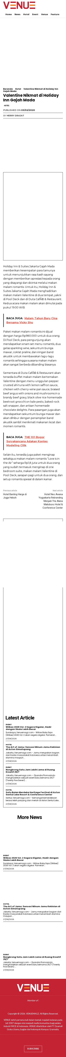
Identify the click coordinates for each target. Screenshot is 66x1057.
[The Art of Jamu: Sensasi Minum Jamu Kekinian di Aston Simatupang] (33, 886)
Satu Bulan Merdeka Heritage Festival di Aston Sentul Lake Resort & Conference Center (33, 793)
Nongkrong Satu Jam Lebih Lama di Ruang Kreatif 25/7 (30, 770)
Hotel (18, 89)
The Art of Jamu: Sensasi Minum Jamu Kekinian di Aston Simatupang (33, 748)
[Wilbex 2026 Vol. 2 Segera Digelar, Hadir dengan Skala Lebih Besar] (33, 837)
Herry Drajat (15, 115)
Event (9, 725)
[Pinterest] (21, 122)
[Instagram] (30, 1041)
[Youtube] (42, 1041)
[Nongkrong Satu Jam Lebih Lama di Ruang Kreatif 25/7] (33, 936)
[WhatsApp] (28, 122)
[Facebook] (6, 122)
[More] (36, 122)
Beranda (8, 89)
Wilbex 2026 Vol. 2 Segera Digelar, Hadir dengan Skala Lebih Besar (28, 728)
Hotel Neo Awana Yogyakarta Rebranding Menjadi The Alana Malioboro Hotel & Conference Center (51, 501)
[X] (14, 122)
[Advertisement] (33, 55)
